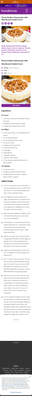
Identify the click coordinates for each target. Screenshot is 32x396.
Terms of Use (16, 374)
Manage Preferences (16, 392)
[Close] (30, 376)
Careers (15, 370)
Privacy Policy (8, 374)
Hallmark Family (14, 368)
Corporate (7, 372)
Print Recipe (16, 105)
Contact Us (5, 370)
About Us (28, 368)
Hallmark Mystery (6, 368)
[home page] (15, 2)
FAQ (11, 370)
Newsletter (26, 372)
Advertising (20, 370)
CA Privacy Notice (24, 374)
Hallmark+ (22, 368)
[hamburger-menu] (2, 2)
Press (12, 372)
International (27, 370)
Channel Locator (18, 372)
